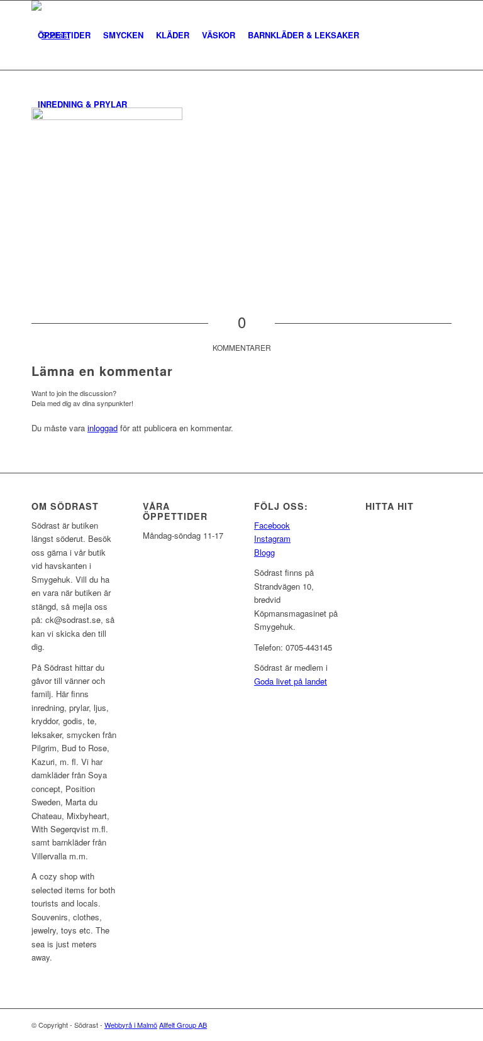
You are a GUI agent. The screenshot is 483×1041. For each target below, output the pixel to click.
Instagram (272, 538)
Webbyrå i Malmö (130, 1025)
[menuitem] (64, 35)
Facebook (272, 525)
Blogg (264, 552)
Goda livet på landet (290, 681)
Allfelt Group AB (183, 1025)
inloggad (102, 428)
